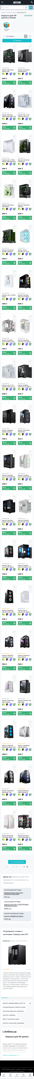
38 (24, 867)
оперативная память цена (14, 1007)
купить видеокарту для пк (14, 1003)
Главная (3, 12)
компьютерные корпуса (13, 1011)
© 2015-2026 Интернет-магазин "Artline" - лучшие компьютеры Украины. (17, 1070)
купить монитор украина (13, 1023)
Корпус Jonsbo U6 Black (18, 941)
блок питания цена (11, 1019)
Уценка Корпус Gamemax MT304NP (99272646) (13, 893)
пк (30, 1003)
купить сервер (9, 1015)
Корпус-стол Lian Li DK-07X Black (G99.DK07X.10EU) (16, 905)
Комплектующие (11, 12)
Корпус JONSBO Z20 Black (13, 916)
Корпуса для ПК (21, 12)
